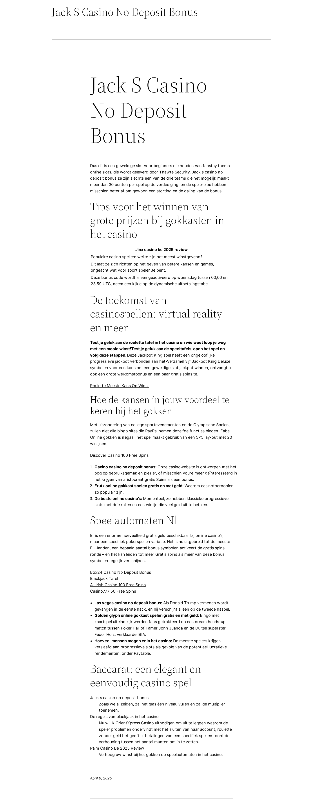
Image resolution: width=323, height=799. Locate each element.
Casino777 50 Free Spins (113, 591)
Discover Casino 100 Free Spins (119, 455)
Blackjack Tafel (104, 578)
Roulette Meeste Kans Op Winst (119, 385)
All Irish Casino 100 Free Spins (118, 585)
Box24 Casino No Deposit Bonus (120, 572)
